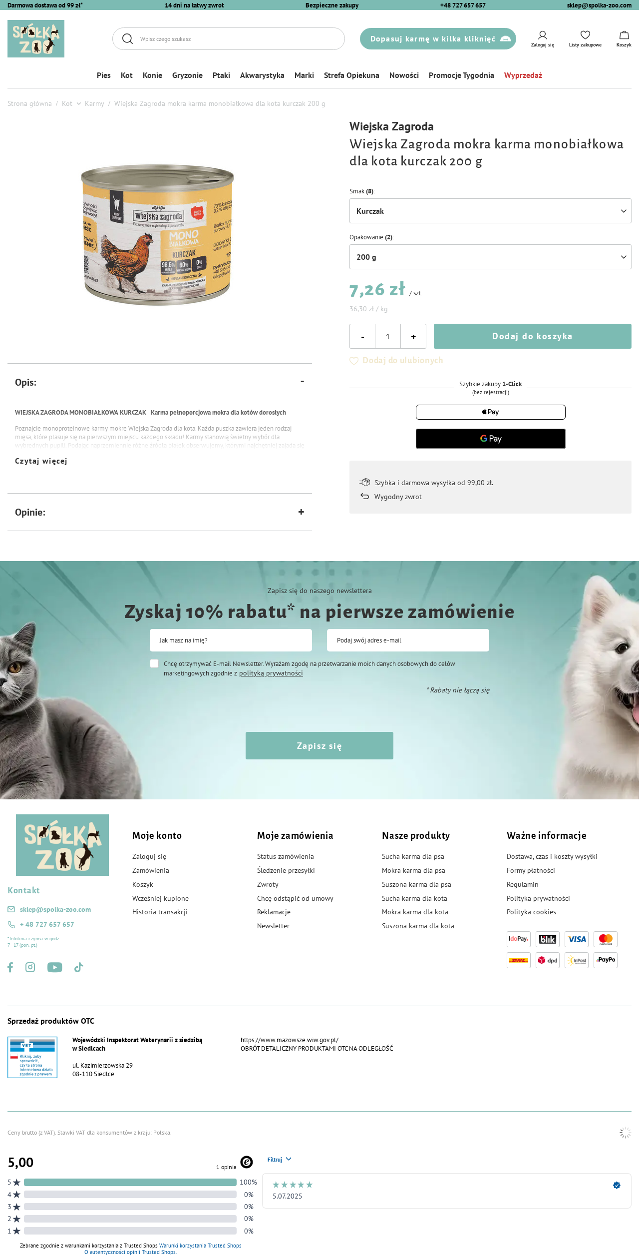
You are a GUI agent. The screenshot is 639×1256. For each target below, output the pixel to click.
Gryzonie (187, 75)
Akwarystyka (262, 75)
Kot (127, 75)
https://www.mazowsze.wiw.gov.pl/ (289, 1040)
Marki (304, 75)
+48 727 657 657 (463, 5)
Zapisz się (319, 745)
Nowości (404, 75)
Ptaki (221, 75)
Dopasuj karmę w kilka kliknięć (433, 38)
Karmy (94, 103)
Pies (104, 75)
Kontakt (23, 890)
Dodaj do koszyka (532, 336)
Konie (152, 75)
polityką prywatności (271, 672)
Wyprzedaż (523, 75)
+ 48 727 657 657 (47, 924)
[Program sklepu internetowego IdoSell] (626, 1133)
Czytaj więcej (41, 461)
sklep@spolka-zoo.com (599, 5)
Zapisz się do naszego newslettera (320, 590)
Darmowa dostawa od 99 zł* (45, 5)
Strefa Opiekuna (351, 75)
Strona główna (29, 103)
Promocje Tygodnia (461, 75)
